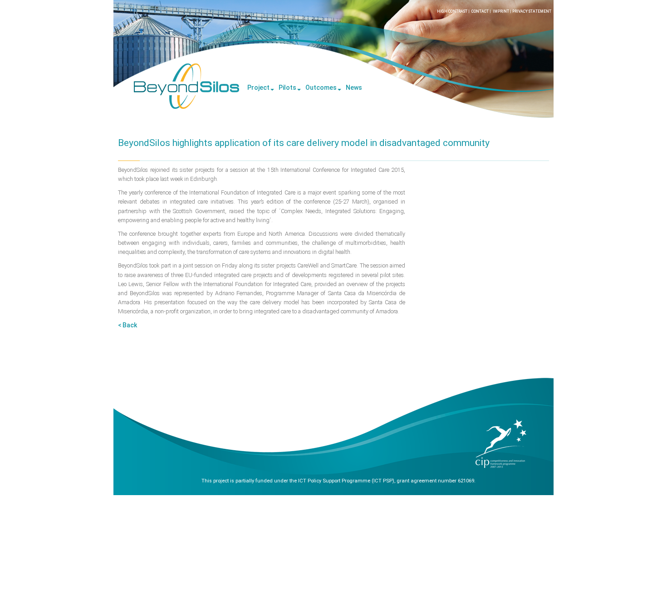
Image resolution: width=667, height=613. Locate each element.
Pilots (287, 87)
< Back (127, 325)
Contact (480, 11)
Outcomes (321, 87)
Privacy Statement (531, 11)
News (354, 87)
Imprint (501, 11)
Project (258, 87)
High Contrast (452, 11)
